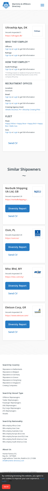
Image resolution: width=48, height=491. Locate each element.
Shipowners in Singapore (11, 383)
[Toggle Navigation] (42, 5)
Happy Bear (21, 123)
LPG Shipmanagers (9, 411)
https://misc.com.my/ (14, 276)
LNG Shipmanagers (9, 405)
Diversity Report (17, 208)
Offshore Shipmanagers (11, 397)
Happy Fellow (10, 123)
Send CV (12, 143)
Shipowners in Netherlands (12, 369)
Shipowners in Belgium (11, 372)
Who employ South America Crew (15, 442)
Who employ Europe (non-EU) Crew (15, 436)
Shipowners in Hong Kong (12, 380)
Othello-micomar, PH (13, 109)
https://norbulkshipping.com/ (17, 199)
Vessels (5, 413)
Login (16, 49)
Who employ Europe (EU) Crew (14, 434)
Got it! (6, 487)
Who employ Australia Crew (13, 431)
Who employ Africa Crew (11, 425)
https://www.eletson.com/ (16, 315)
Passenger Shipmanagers (12, 403)
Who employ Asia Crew (11, 428)
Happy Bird (32, 123)
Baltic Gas (13, 126)
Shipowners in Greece (10, 377)
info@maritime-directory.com (13, 461)
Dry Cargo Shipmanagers (12, 408)
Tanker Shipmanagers (10, 400)
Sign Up (8, 49)
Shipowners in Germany (11, 375)
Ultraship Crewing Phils (31, 109)
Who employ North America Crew (15, 439)
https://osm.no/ (12, 238)
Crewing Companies (10, 385)
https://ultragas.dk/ (13, 35)
